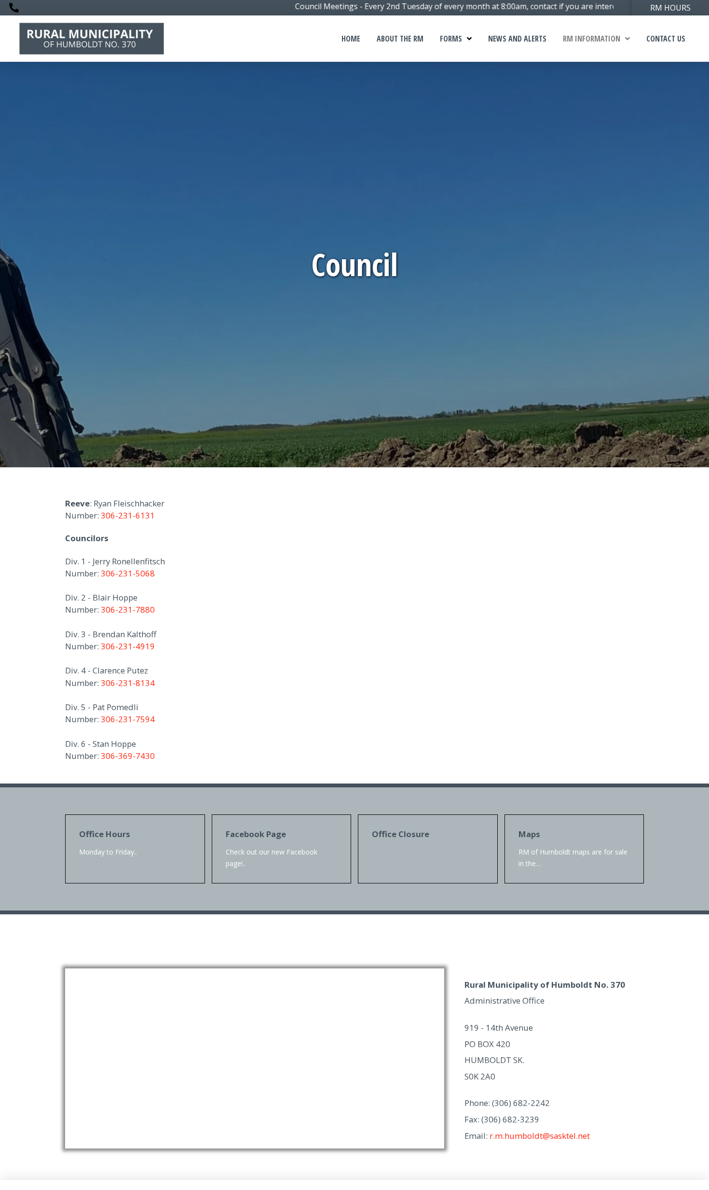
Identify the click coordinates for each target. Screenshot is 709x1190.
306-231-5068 (128, 573)
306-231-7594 (128, 719)
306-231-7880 (128, 609)
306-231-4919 (128, 646)
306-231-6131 (128, 515)
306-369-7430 (128, 755)
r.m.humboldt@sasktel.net (540, 1135)
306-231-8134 (128, 682)
